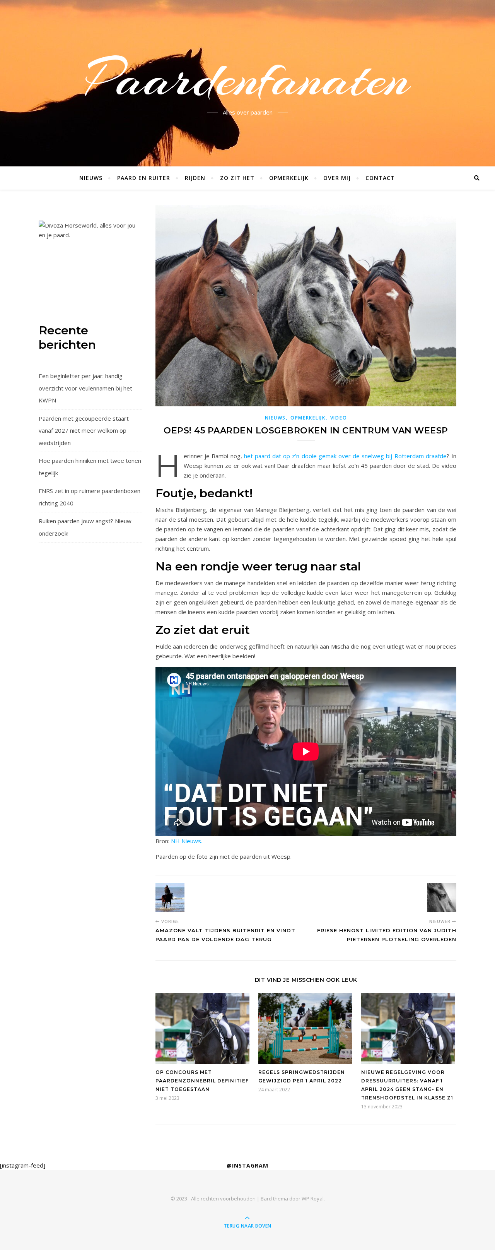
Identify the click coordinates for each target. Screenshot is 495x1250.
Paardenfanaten (247, 79)
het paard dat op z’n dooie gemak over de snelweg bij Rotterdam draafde (345, 456)
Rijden (195, 178)
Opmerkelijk (289, 178)
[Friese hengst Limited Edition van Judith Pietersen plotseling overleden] (441, 897)
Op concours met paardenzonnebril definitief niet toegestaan (202, 1080)
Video (338, 417)
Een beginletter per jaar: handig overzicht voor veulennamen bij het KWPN (85, 388)
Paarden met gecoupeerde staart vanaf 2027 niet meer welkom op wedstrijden (84, 430)
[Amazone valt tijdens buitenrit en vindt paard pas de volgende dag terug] (169, 897)
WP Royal (313, 1198)
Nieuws (90, 178)
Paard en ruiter (143, 178)
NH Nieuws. (186, 841)
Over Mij (337, 178)
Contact (380, 178)
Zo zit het (237, 178)
